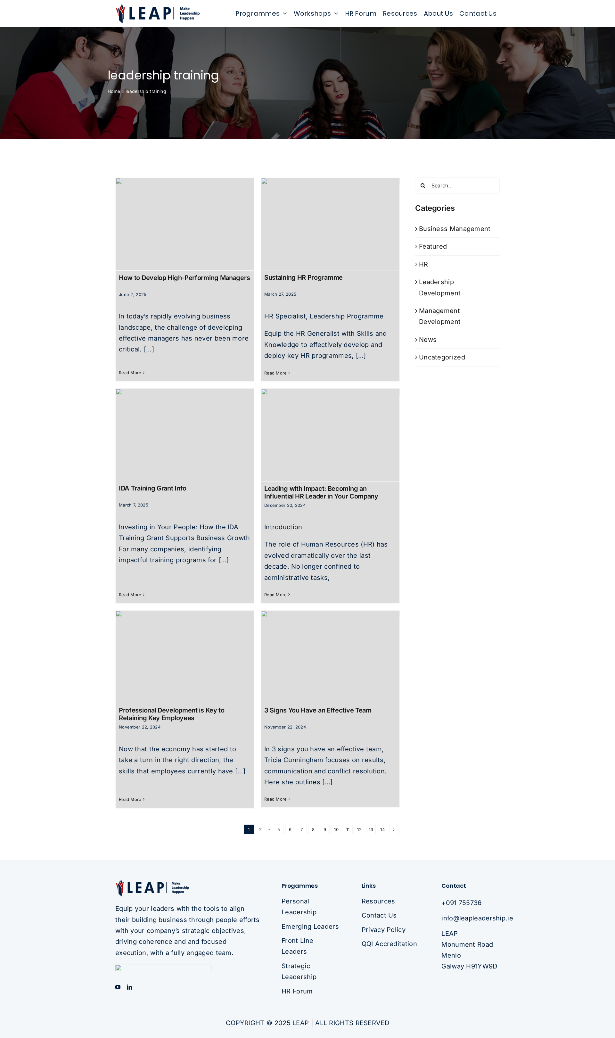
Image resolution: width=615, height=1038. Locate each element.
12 (359, 829)
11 (348, 829)
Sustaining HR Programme (303, 277)
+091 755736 (461, 903)
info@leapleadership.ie (477, 918)
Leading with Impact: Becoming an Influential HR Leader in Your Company (321, 492)
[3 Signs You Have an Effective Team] (330, 657)
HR (423, 264)
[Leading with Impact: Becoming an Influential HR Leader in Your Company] (330, 435)
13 (371, 829)
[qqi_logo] (163, 968)
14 (382, 829)
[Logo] (157, 7)
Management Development (440, 316)
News (428, 339)
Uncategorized (442, 357)
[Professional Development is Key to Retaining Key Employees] (185, 657)
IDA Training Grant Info (152, 488)
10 (336, 829)
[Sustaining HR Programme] (330, 224)
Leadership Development (440, 287)
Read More (130, 372)
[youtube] (117, 987)
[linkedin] (129, 987)
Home (114, 91)
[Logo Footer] (152, 882)
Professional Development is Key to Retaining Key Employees (172, 714)
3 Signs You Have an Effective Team (318, 710)
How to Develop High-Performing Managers (184, 278)
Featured (433, 246)
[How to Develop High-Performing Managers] (185, 224)
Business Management (455, 229)
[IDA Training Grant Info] (185, 435)
